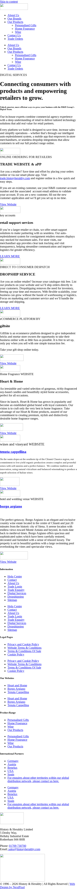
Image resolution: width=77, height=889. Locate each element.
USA (10, 771)
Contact (12, 579)
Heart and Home (17, 685)
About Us (13, 15)
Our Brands (14, 18)
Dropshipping (15, 596)
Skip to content (9, 1)
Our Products (15, 22)
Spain (10, 774)
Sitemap (12, 600)
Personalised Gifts (25, 25)
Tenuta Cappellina (18, 692)
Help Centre (14, 576)
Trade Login (14, 586)
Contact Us (14, 35)
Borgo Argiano (16, 688)
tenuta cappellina (13, 452)
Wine (18, 32)
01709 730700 (17, 845)
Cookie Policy (15, 654)
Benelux (12, 767)
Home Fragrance (25, 28)
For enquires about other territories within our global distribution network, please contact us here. (38, 779)
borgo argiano (11, 506)
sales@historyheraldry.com (24, 849)
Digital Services (16, 593)
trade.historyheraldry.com (15, 178)
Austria (11, 764)
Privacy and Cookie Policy (23, 644)
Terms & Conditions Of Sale (24, 651)
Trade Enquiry (15, 589)
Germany (13, 761)
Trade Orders (15, 38)
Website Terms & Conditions (24, 647)
